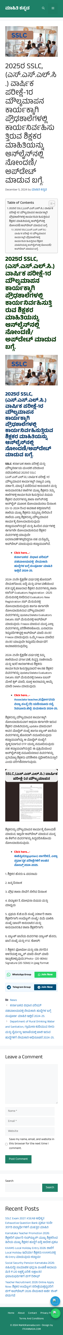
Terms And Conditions (31, 1319)
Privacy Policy (47, 1313)
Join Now (47, 974)
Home (11, 1313)
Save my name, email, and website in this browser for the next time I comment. (31, 1144)
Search (9, 1181)
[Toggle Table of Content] (50, 203)
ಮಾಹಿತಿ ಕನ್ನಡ (17, 8)
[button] (43, 8)
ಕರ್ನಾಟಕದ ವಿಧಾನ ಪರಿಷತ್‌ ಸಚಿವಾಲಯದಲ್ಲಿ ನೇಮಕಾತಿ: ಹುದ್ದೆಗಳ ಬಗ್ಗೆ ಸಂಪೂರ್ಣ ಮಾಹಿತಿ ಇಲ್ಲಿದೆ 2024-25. (28, 1011)
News (13, 1000)
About (21, 1313)
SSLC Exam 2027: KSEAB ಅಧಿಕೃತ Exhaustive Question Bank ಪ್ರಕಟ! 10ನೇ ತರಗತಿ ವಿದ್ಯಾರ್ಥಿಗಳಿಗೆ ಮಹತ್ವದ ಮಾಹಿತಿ (28, 1223)
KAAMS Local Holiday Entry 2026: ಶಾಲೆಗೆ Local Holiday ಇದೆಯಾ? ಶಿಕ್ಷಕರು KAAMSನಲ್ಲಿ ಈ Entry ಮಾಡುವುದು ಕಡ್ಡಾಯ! (30, 1253)
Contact (32, 1313)
